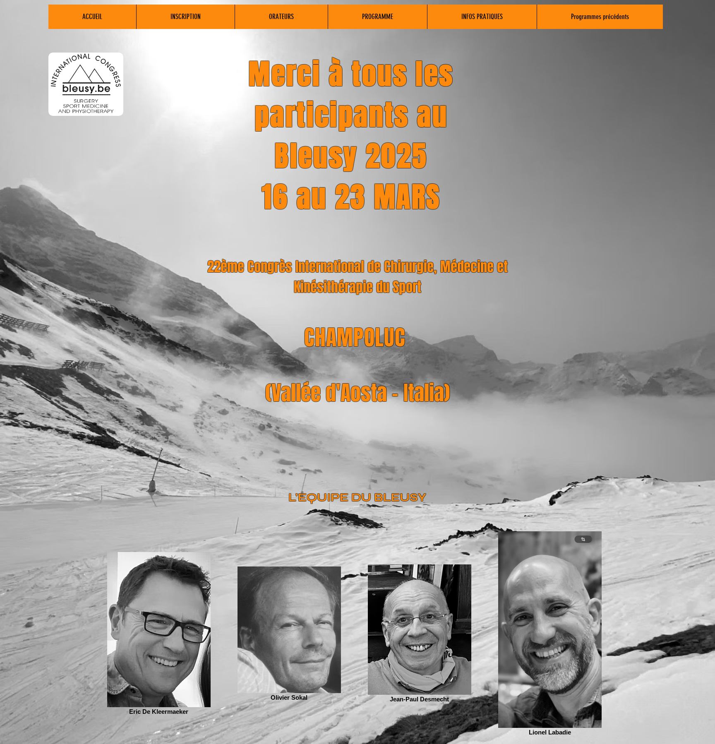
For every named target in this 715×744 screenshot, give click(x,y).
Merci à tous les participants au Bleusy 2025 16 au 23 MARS (351, 136)
